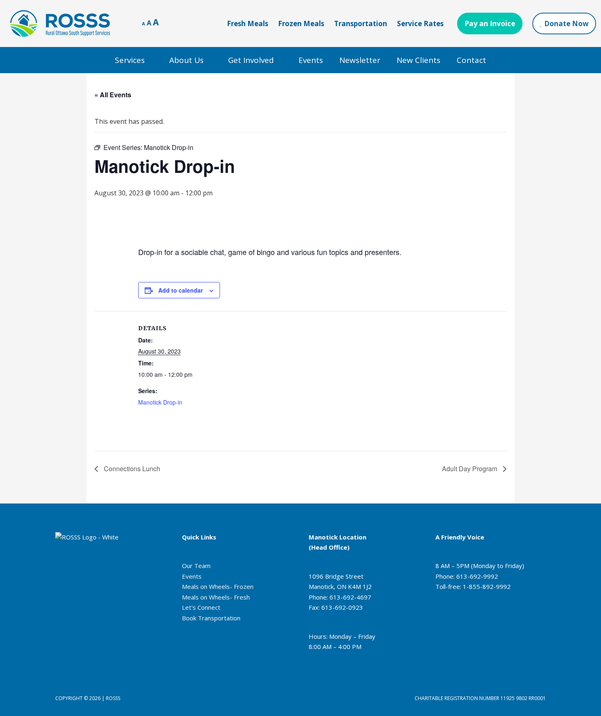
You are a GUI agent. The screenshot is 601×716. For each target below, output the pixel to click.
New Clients (418, 60)
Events (310, 60)
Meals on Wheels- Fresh (216, 597)
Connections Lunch (131, 468)
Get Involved (251, 60)
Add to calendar (180, 290)
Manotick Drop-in (160, 402)
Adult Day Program (470, 468)
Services (130, 60)
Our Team (196, 566)
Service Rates (420, 23)
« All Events (112, 94)
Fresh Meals (247, 23)
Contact (471, 60)
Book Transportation (211, 618)
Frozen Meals (301, 23)
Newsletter (359, 60)
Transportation (360, 23)
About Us (186, 60)
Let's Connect (201, 607)
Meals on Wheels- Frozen (217, 586)
